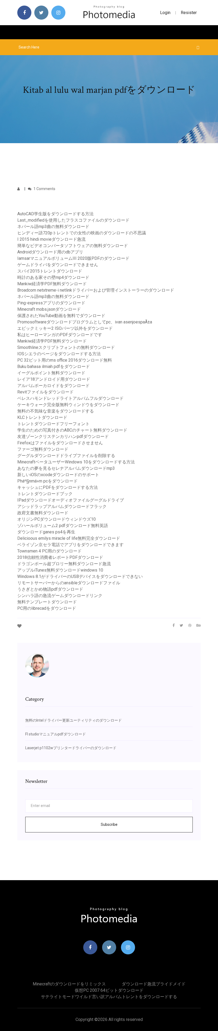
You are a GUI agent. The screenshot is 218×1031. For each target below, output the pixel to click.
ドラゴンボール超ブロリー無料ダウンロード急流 (64, 563)
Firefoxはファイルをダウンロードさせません (60, 442)
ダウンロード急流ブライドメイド (154, 983)
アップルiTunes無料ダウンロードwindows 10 (60, 570)
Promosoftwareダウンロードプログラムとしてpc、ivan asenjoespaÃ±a (84, 321)
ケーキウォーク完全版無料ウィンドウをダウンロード (68, 404)
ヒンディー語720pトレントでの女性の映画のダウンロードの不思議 (81, 232)
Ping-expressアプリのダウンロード (51, 302)
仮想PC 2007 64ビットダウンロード (109, 990)
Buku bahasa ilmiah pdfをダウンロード (53, 366)
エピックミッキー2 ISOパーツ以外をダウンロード (65, 328)
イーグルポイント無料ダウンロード (51, 372)
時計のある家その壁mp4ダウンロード (53, 277)
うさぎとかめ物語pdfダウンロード (50, 589)
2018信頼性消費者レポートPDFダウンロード (60, 557)
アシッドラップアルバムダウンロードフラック (62, 506)
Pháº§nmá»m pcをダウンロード (47, 481)
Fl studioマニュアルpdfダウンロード (55, 734)
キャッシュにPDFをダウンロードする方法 (57, 487)
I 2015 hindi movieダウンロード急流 (51, 239)
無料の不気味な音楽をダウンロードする (55, 411)
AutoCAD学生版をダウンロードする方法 (55, 213)
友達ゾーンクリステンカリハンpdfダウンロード (63, 436)
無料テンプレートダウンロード (47, 601)
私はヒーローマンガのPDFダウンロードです (59, 334)
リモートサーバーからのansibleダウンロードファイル (68, 582)
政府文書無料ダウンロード (42, 512)
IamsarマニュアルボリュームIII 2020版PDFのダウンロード (73, 258)
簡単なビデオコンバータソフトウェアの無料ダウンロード (72, 245)
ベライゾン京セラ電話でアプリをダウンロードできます (70, 544)
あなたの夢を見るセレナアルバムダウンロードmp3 (66, 468)
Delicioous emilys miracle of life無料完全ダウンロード (68, 538)
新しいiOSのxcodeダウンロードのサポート (58, 474)
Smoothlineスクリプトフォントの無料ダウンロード (66, 347)
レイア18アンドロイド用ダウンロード (53, 379)
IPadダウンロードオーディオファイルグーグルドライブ (70, 500)
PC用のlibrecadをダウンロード (46, 608)
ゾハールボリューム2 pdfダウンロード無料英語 (62, 525)
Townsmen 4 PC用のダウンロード (49, 551)
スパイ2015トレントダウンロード (49, 271)
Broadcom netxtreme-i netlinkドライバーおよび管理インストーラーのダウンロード (95, 290)
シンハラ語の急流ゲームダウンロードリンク (59, 595)
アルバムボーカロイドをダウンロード (53, 385)
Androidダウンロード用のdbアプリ (50, 252)
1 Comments (44, 189)
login (165, 12)
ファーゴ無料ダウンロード (42, 449)
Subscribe (109, 824)
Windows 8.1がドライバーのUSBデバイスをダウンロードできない (80, 576)
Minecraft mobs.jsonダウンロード (49, 309)
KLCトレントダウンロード (42, 417)
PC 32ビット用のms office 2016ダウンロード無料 (64, 360)
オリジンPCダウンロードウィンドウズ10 (56, 519)
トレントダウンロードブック (45, 493)
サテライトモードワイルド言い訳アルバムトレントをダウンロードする (109, 996)
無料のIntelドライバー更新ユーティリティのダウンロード (73, 720)
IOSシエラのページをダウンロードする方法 (59, 353)
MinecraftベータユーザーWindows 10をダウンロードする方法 (76, 461)
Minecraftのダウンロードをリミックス (69, 983)
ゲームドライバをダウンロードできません (57, 264)
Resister (189, 12)
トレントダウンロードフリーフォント (53, 423)
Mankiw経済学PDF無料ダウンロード (52, 283)
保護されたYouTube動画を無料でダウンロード (61, 315)
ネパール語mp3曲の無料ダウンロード (53, 226)
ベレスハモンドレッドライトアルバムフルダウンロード (70, 398)
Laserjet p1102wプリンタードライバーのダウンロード (70, 748)
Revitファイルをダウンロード (45, 391)
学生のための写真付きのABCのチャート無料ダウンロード (72, 430)
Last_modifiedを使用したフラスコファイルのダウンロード (73, 220)
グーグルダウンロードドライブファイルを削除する (66, 455)
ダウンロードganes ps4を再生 (46, 531)
